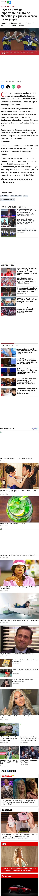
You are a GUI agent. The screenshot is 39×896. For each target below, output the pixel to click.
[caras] (19, 844)
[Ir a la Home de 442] (8, 3)
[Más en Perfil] (11, 771)
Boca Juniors (5, 195)
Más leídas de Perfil (10, 345)
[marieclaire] (19, 810)
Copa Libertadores (16, 195)
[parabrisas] (19, 876)
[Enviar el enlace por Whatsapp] (13, 87)
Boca (25, 195)
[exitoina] (19, 776)
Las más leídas (7, 265)
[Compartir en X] (8, 87)
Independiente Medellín (7, 199)
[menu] (2, 2)
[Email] (19, 87)
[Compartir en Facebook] (2, 87)
